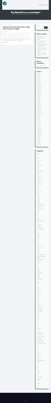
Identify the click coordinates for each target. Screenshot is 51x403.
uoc (37, 363)
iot (13, 35)
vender (38, 373)
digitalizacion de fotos (40, 209)
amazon (38, 163)
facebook (38, 236)
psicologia (38, 294)
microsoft (38, 276)
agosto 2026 (39, 74)
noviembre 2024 (39, 109)
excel (38, 232)
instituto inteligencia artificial (41, 254)
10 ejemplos (39, 153)
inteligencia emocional (40, 259)
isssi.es (5, 7)
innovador (38, 252)
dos (37, 212)
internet (20, 34)
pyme (38, 296)
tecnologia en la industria (40, 336)
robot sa (38, 304)
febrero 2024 (39, 124)
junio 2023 (38, 138)
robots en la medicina (40, 308)
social (38, 323)
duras (38, 214)
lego (37, 266)
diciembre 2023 (39, 128)
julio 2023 (38, 136)
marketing (38, 271)
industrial (38, 247)
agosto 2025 (39, 94)
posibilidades (28, 35)
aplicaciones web (39, 172)
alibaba (38, 160)
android (38, 167)
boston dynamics (39, 190)
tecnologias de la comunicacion (41, 343)
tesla (37, 345)
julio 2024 (38, 116)
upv (37, 368)
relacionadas (5, 37)
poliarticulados (39, 289)
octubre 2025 (39, 91)
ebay (38, 215)
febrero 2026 (39, 84)
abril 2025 (38, 101)
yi (37, 385)
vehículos (24, 37)
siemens (38, 319)
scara (38, 316)
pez (37, 286)
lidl (37, 267)
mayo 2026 (38, 79)
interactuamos (11, 34)
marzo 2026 (39, 82)
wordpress (38, 383)
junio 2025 (38, 97)
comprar (38, 195)
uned (38, 355)
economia (38, 217)
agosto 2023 (39, 134)
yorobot (38, 386)
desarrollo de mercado (40, 204)
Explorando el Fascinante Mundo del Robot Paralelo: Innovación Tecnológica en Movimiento (42, 45)
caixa (38, 192)
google (38, 241)
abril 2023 (38, 141)
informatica (38, 249)
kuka (38, 264)
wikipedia (38, 380)
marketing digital (39, 272)
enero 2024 (39, 126)
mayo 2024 (38, 119)
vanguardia (38, 371)
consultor (38, 197)
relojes (9, 37)
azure (38, 185)
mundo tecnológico (40, 279)
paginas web (39, 282)
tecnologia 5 (39, 331)
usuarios (21, 37)
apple (38, 173)
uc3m (38, 348)
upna (38, 366)
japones (38, 262)
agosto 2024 (39, 114)
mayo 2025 (38, 99)
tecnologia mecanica (40, 340)
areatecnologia (39, 177)
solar (38, 326)
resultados (38, 301)
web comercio (39, 378)
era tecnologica (39, 224)
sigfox (38, 321)
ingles (38, 251)
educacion (38, 219)
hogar (4, 34)
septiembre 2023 (39, 133)
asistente (38, 178)
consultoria (38, 199)
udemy (38, 351)
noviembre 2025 (39, 89)
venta (38, 375)
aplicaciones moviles (40, 170)
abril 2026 (38, 81)
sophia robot (39, 328)
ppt (37, 291)
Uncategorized (39, 353)
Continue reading (5, 42)
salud (38, 313)
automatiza (38, 182)
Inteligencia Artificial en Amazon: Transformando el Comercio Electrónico (41, 38)
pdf (37, 284)
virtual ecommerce (39, 376)
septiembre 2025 (39, 92)
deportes (38, 202)
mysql (38, 281)
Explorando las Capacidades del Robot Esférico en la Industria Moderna (41, 54)
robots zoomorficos (40, 311)
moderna (38, 277)
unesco (38, 356)
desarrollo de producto (40, 205)
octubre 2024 (39, 111)
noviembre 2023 (39, 129)
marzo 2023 (39, 143)
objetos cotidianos (23, 35)
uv (37, 370)
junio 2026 (38, 77)
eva (37, 231)
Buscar (46, 27)
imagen (38, 244)
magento (38, 269)
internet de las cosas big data (8, 35)
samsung (38, 314)
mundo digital (17, 35)
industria (6, 34)
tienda (38, 346)
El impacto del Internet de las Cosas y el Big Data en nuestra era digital (16, 28)
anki (37, 168)
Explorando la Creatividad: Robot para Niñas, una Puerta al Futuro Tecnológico (41, 50)
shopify (38, 318)
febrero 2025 (39, 104)
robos (38, 303)
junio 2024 (38, 118)
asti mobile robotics (40, 180)
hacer (38, 242)
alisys (38, 162)
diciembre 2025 (39, 87)
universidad (38, 358)
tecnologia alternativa (40, 333)
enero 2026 (39, 86)
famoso (38, 237)
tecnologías (18, 37)
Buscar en (38, 25)
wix (37, 381)
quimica (38, 299)
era (37, 222)
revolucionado (13, 37)
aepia (38, 158)
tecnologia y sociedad (40, 341)
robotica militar (39, 306)
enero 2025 (39, 106)
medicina (38, 274)
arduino (38, 175)
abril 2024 (38, 121)
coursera (38, 200)
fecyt (38, 239)
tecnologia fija (39, 338)
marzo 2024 (39, 123)
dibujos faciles (39, 207)
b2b (37, 187)
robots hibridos (39, 309)
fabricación (38, 234)
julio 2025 (38, 96)
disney (38, 210)
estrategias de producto (40, 229)
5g (37, 155)
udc (37, 350)
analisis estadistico (39, 165)
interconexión (16, 34)
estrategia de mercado (40, 227)
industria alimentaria (40, 246)
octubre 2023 (39, 131)
